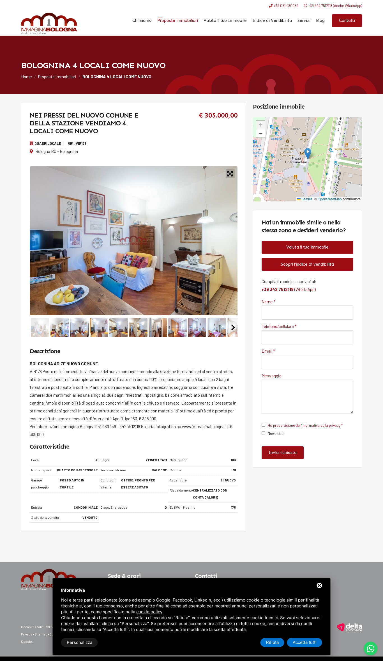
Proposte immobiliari (177, 20)
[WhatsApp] (370, 648)
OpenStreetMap (330, 198)
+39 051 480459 (285, 5)
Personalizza (79, 642)
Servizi (303, 20)
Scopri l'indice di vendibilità (307, 264)
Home (26, 76)
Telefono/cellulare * (279, 326)
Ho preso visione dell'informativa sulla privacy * (305, 425)
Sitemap (40, 634)
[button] (307, 153)
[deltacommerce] (349, 627)
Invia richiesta (283, 452)
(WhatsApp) (289, 289)
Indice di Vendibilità (272, 20)
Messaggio (272, 375)
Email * (268, 351)
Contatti (347, 20)
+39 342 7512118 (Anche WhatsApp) (334, 5)
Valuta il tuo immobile (307, 247)
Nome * (268, 301)
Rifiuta (272, 642)
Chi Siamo (142, 20)
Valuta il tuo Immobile (225, 20)
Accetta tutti (305, 642)
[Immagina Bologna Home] (49, 23)
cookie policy (149, 611)
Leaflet (306, 198)
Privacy (26, 634)
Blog (320, 20)
